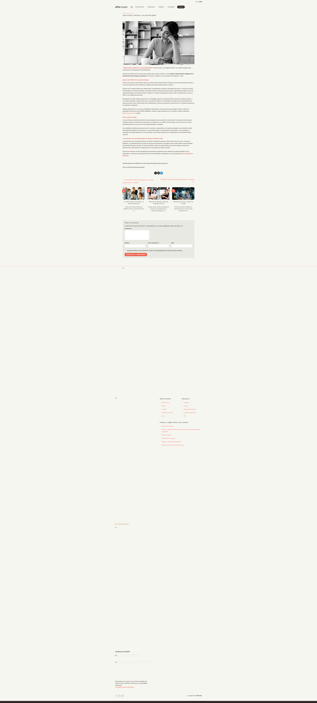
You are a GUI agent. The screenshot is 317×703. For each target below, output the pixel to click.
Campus (161, 7)
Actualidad (171, 7)
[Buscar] (131, 7)
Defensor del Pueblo (130, 113)
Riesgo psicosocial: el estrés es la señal (183, 202)
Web (172, 243)
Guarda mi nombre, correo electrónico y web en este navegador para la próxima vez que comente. (154, 250)
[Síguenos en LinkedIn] (201, 1)
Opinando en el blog (128, 13)
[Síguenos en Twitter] (119, 696)
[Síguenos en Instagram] (196, 1)
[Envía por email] (158, 173)
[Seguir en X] (197, 1)
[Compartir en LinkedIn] (161, 173)
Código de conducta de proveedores (171, 441)
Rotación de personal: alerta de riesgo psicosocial (158, 202)
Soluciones (151, 7)
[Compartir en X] (155, 173)
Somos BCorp (139, 7)
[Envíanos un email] (199, 1)
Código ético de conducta (168, 438)
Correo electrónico (153, 243)
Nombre (127, 243)
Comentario (128, 228)
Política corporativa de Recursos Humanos (173, 445)
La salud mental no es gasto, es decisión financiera (134, 202)
